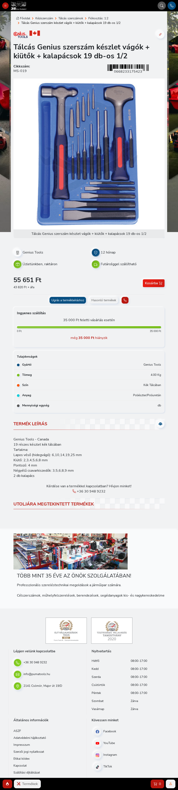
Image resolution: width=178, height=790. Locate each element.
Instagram (109, 755)
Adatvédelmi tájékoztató (29, 738)
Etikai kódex (21, 759)
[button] (7, 784)
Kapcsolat (20, 766)
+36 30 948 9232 (90, 491)
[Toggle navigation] (5, 5)
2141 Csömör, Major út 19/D (42, 686)
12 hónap (108, 252)
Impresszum (21, 745)
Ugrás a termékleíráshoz (67, 300)
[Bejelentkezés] (170, 784)
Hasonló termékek (103, 300)
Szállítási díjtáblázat (26, 772)
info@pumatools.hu (36, 674)
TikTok (107, 766)
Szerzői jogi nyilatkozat (28, 752)
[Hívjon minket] (125, 300)
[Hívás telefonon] (172, 6)
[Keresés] (162, 6)
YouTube (108, 743)
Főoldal (25, 18)
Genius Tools (33, 252)
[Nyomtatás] (160, 424)
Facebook (109, 731)
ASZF (17, 731)
